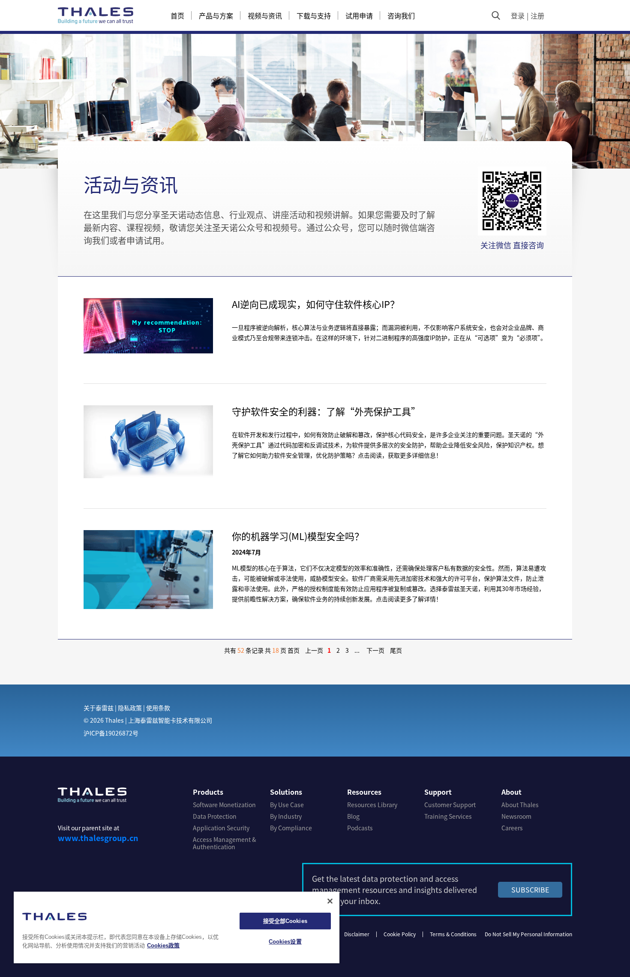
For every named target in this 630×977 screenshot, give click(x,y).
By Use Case (287, 804)
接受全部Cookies (285, 921)
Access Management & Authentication (224, 843)
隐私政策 (130, 707)
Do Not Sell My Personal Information (528, 934)
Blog (353, 816)
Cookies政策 (163, 945)
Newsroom (516, 816)
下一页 (375, 650)
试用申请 (359, 15)
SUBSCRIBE (530, 889)
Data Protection (215, 816)
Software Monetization (224, 804)
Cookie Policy (400, 934)
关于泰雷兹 (99, 707)
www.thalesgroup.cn (98, 837)
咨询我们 (401, 15)
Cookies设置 (285, 941)
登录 (518, 15)
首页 (177, 15)
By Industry (286, 816)
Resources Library (372, 804)
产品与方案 (216, 15)
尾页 (396, 650)
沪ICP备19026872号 (111, 733)
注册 (537, 15)
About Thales (520, 804)
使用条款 (158, 707)
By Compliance (291, 828)
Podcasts (360, 828)
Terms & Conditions (453, 934)
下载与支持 (314, 15)
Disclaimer (356, 934)
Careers (512, 828)
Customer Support (450, 804)
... (357, 650)
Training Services (448, 816)
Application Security (221, 828)
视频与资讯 (265, 15)
